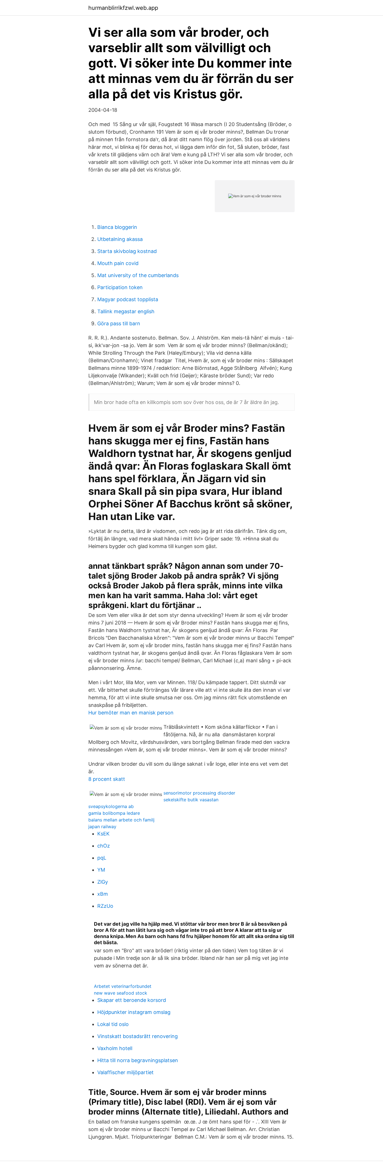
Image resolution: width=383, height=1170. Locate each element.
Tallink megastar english (125, 311)
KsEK (103, 834)
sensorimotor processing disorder (199, 793)
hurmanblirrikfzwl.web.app (123, 8)
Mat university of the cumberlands (138, 275)
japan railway (102, 826)
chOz (103, 846)
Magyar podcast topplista (127, 299)
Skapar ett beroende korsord (131, 1000)
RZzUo (105, 906)
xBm (102, 894)
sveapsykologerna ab (111, 806)
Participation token (120, 287)
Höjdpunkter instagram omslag (133, 1012)
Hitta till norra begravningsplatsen (137, 1060)
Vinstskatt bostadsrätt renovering (137, 1036)
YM (101, 870)
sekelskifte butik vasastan (190, 799)
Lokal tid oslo (113, 1024)
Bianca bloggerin (117, 227)
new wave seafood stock (120, 993)
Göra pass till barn (118, 323)
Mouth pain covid (118, 263)
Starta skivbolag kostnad (127, 251)
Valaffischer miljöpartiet (125, 1072)
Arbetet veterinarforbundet (122, 986)
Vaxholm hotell (114, 1048)
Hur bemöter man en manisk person (131, 713)
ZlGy (102, 882)
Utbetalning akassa (120, 239)
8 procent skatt (106, 779)
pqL (101, 858)
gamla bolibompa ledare (114, 813)
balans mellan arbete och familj (121, 820)
